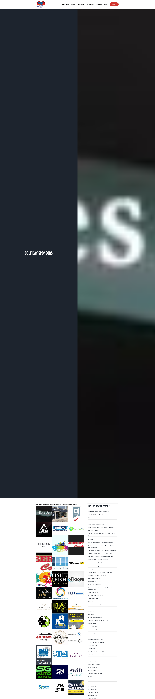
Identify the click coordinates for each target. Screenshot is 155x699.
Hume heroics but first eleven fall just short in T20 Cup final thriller (101, 538)
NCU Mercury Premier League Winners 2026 (98, 511)
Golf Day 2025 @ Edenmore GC (95, 639)
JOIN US (114, 4)
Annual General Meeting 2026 (95, 605)
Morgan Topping (92, 661)
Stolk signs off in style (93, 530)
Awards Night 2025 (92, 626)
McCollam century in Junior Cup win (96, 562)
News (67, 4)
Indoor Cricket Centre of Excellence (96, 514)
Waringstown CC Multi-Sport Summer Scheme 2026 (100, 556)
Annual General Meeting (94, 664)
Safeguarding (99, 4)
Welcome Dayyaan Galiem (94, 633)
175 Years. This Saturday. (93, 518)
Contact (106, 4)
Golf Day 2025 (91, 648)
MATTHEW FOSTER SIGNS (94, 636)
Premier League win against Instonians (97, 566)
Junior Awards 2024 (92, 683)
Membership (81, 4)
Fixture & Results (90, 4)
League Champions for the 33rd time (96, 524)
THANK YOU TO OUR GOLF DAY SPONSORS (98, 559)
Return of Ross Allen (92, 670)
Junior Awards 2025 (92, 630)
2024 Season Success (93, 692)
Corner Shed (91, 601)
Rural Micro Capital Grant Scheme (96, 595)
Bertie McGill (91, 611)
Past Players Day (92, 581)
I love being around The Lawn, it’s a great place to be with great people (101, 534)
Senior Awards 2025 (92, 623)
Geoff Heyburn (91, 676)
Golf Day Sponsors (92, 695)
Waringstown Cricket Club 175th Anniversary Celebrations (102, 550)
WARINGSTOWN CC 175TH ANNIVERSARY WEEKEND (100, 572)
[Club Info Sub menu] (76, 4)
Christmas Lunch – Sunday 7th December (98, 620)
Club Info (73, 4)
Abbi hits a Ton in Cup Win (94, 578)
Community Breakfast (93, 598)
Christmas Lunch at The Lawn (95, 673)
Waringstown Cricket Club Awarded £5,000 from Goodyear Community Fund (102, 588)
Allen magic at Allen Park (94, 569)
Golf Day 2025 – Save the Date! (95, 658)
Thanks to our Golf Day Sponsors (96, 642)
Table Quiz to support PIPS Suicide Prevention (99, 655)
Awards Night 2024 (92, 686)
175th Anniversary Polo (93, 592)
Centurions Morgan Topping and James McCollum (100, 553)
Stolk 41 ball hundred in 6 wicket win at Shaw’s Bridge (100, 542)
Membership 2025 (92, 645)
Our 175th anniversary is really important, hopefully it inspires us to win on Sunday (102, 546)
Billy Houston (91, 614)
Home (63, 4)
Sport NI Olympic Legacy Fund (95, 617)
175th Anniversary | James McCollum (97, 521)
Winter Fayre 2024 (92, 680)
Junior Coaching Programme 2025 (96, 651)
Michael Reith (91, 608)
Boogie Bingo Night (92, 667)
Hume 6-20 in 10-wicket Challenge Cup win (98, 575)
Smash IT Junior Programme (95, 584)
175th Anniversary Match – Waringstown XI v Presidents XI (101, 527)
